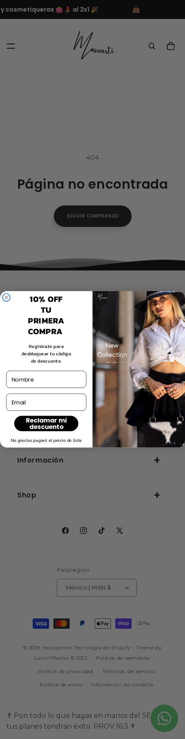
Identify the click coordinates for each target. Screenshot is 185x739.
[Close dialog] (6, 297)
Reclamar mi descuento (46, 423)
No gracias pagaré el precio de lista (46, 441)
